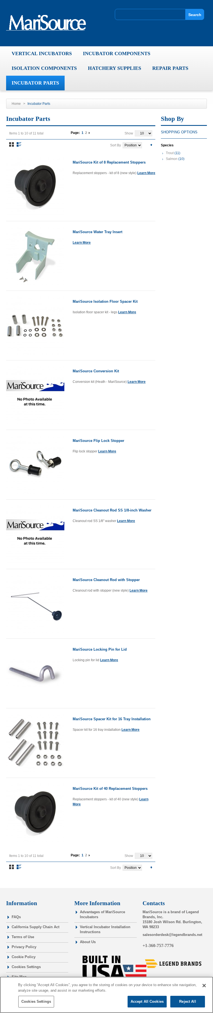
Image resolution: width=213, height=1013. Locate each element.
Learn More (146, 173)
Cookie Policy (24, 957)
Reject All (187, 1001)
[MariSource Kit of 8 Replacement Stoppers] (35, 186)
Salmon (172, 159)
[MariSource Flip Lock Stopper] (35, 465)
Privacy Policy (24, 947)
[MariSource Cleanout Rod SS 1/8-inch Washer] (35, 534)
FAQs (16, 917)
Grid (11, 144)
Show (129, 133)
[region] (106, 995)
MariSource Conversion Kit (96, 371)
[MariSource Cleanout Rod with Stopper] (35, 604)
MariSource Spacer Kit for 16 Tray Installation (112, 719)
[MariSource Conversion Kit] (35, 395)
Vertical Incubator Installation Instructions (105, 929)
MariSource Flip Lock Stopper (98, 441)
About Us (88, 942)
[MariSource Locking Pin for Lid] (35, 673)
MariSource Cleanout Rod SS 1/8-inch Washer (112, 510)
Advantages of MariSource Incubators (102, 914)
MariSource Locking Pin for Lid (100, 649)
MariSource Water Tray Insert (97, 232)
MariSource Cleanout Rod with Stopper (106, 580)
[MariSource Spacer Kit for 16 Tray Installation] (35, 743)
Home (16, 104)
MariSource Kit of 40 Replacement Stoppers (110, 789)
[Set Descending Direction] (151, 145)
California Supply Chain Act (35, 927)
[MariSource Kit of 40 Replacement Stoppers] (35, 812)
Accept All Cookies (147, 1001)
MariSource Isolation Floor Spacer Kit (105, 301)
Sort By (115, 145)
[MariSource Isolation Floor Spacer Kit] (35, 325)
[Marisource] (48, 23)
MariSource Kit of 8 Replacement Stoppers (109, 162)
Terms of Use (23, 937)
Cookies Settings (26, 967)
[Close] (204, 985)
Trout (170, 153)
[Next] (89, 133)
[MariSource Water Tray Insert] (35, 256)
